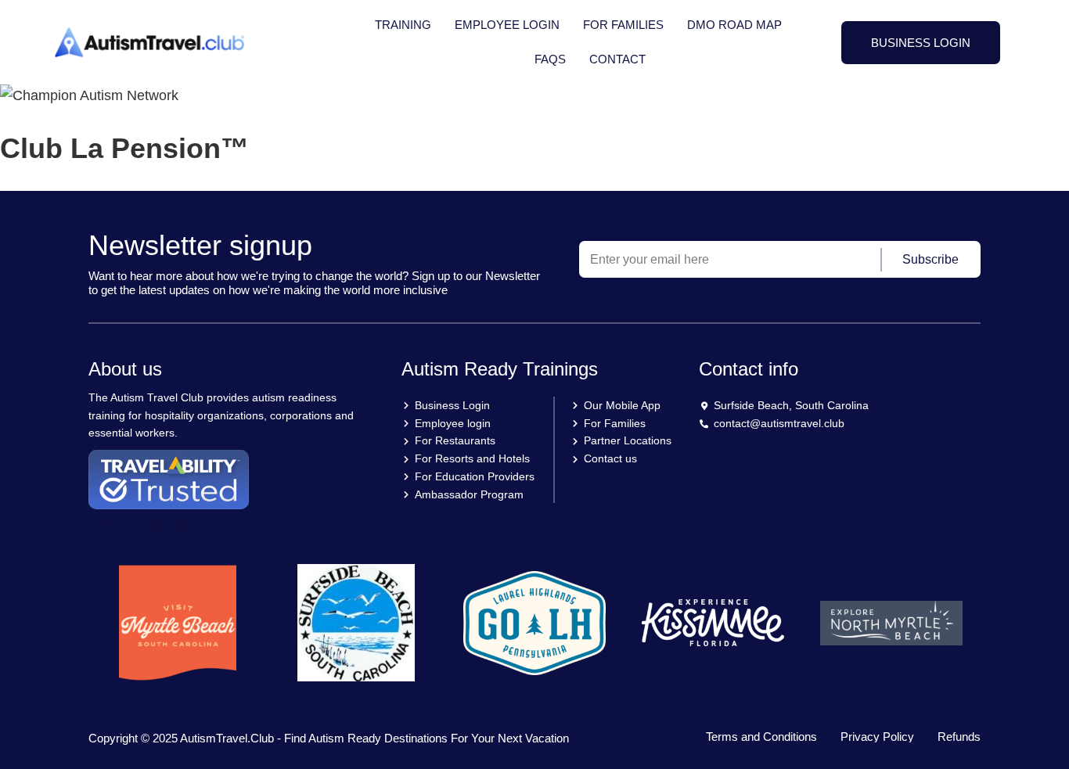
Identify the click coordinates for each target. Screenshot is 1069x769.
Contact (617, 59)
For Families (623, 24)
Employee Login (507, 24)
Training (403, 24)
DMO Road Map (734, 24)
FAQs (550, 59)
